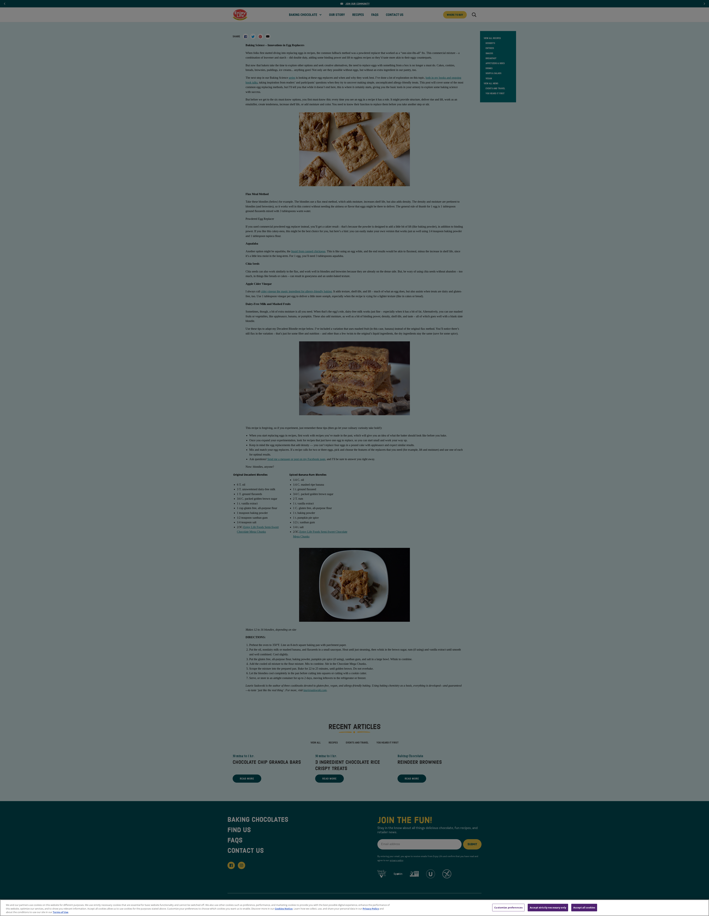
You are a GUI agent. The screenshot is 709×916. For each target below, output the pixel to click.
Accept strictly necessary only (548, 907)
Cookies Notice (284, 908)
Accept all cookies (584, 907)
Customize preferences (508, 907)
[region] (354, 908)
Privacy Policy (371, 908)
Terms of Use (60, 912)
